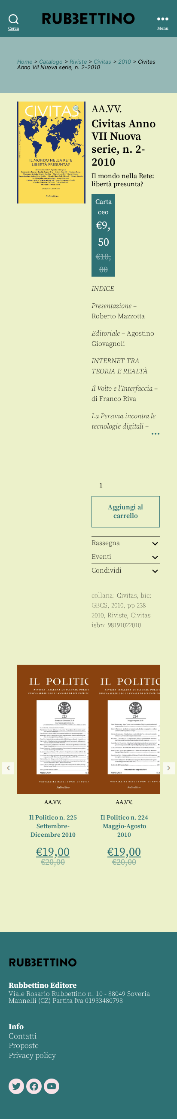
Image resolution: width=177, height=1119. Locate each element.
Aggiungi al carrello (125, 511)
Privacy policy (32, 1055)
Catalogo (51, 62)
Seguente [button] (169, 768)
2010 (124, 62)
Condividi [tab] (107, 570)
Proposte (24, 1046)
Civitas (102, 62)
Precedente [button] (8, 768)
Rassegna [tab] (106, 543)
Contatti (23, 1036)
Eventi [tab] (101, 556)
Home (24, 62)
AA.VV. (107, 109)
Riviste (78, 62)
